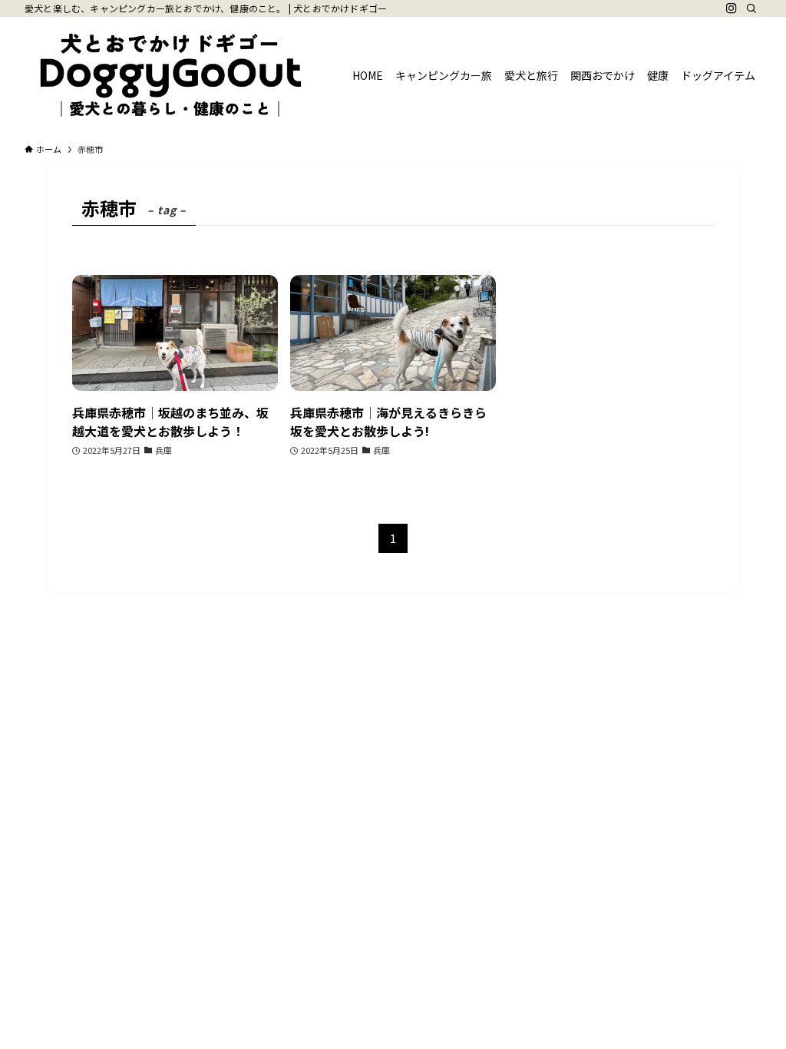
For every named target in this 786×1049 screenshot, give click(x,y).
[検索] (751, 8)
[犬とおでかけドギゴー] (170, 75)
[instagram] (731, 8)
